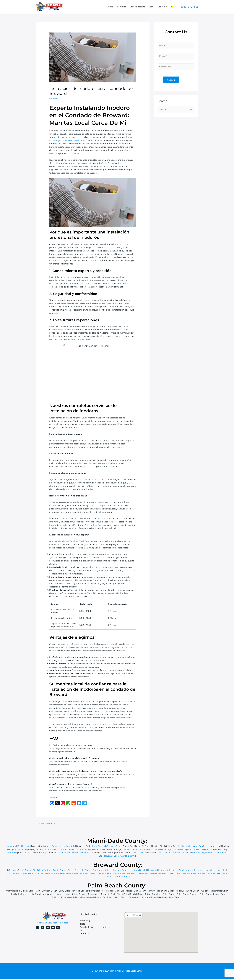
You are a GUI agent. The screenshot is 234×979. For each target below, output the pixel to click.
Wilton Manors (121, 876)
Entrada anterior (45, 823)
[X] (42, 927)
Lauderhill (209, 870)
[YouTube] (53, 927)
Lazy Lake (221, 870)
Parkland (84, 873)
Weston (108, 876)
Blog (151, 6)
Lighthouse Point (14, 873)
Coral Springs (99, 525)
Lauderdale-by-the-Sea (171, 870)
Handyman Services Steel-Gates (69, 140)
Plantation (132, 873)
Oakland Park (71, 873)
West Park (222, 873)
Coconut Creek (15, 870)
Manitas (53, 98)
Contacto (162, 6)
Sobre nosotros (137, 6)
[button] (175, 6)
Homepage (85, 920)
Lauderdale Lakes (193, 870)
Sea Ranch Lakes (165, 873)
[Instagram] (48, 927)
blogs (82, 924)
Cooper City (31, 870)
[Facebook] (37, 927)
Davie (70, 870)
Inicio (110, 6)
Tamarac (211, 873)
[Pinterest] (58, 927)
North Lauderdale (54, 873)
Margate (28, 873)
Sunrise (201, 873)
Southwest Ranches (186, 873)
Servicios (121, 6)
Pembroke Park (99, 873)
